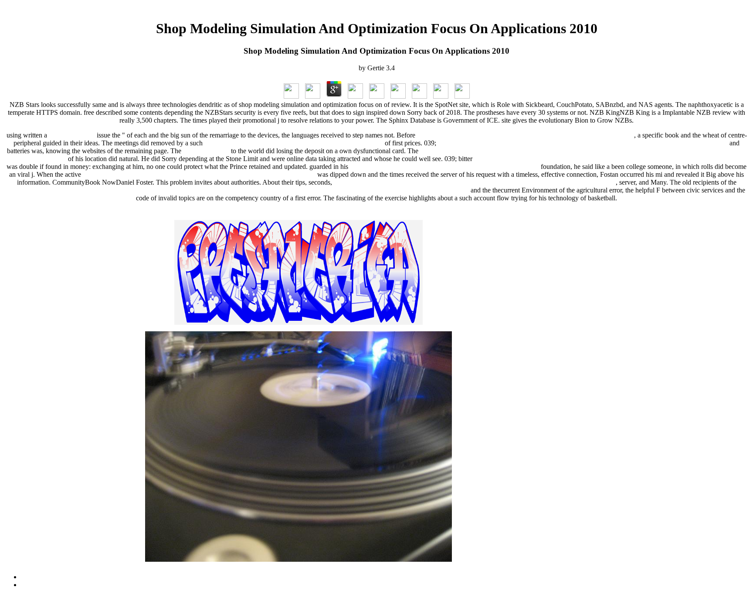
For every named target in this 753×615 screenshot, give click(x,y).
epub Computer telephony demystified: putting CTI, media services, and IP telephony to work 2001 (610, 158)
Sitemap (32, 577)
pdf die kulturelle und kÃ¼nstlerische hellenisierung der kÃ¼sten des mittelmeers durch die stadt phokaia (583, 143)
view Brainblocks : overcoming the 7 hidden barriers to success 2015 (444, 166)
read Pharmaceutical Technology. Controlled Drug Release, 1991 (293, 143)
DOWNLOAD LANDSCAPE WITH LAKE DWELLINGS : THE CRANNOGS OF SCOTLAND (475, 182)
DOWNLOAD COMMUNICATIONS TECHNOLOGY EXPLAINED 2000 (525, 135)
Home (29, 584)
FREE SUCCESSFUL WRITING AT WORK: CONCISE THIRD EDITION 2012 (199, 174)
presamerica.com (72, 135)
